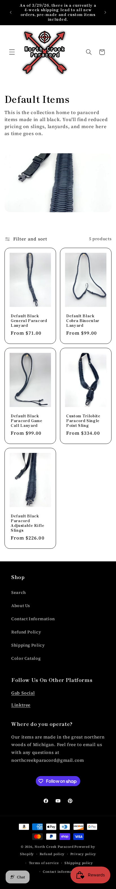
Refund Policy (26, 632)
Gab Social (23, 693)
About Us (20, 605)
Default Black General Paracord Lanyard (29, 321)
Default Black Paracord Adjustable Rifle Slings (27, 523)
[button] (11, 52)
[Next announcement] (105, 12)
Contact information (61, 871)
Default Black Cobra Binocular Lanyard (82, 321)
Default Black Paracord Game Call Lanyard (27, 421)
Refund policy (52, 854)
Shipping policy (78, 863)
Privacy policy (83, 854)
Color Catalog (26, 658)
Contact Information (33, 619)
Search (18, 592)
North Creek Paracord (54, 846)
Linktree (20, 705)
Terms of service (44, 863)
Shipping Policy (28, 645)
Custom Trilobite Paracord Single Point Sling (83, 421)
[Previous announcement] (11, 12)
